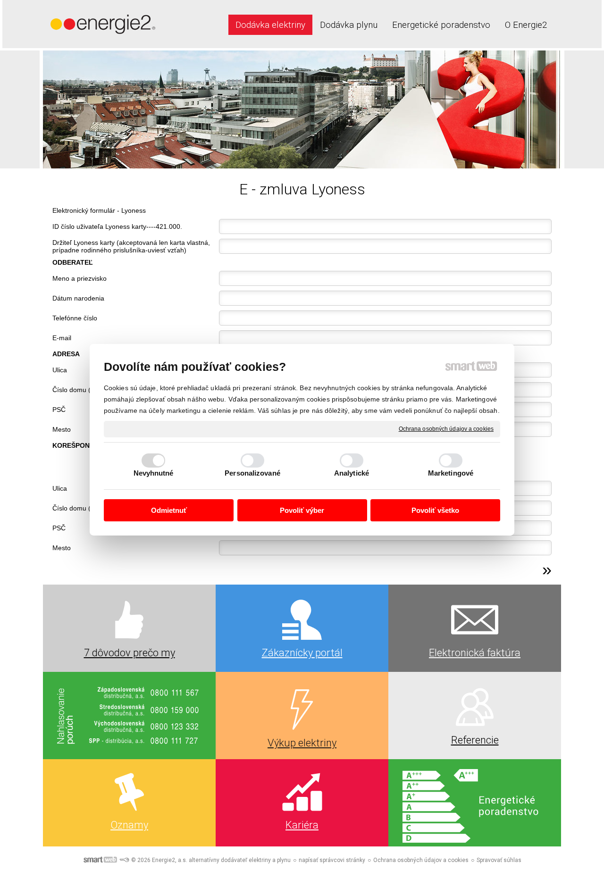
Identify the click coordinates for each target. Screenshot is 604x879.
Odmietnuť (169, 510)
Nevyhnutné (154, 473)
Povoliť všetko (435, 510)
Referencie (475, 740)
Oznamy (129, 825)
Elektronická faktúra (474, 653)
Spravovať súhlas (499, 860)
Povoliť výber (302, 510)
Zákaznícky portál (302, 653)
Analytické (351, 473)
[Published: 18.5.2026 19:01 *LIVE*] (124, 860)
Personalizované (252, 473)
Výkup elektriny (302, 743)
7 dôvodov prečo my (129, 653)
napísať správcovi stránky (332, 860)
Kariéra (302, 825)
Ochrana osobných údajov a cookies (446, 428)
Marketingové (450, 473)
